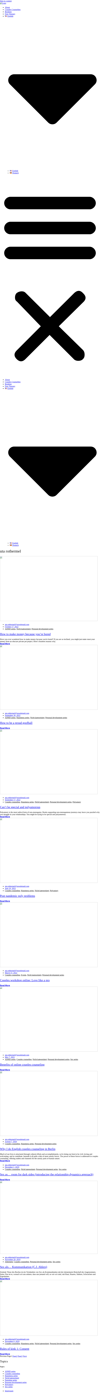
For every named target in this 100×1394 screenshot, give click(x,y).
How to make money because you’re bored (25, 634)
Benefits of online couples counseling (22, 1064)
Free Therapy (10, 14)
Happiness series (22, 718)
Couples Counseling (12, 10)
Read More (5, 644)
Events (23, 975)
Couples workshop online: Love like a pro (25, 980)
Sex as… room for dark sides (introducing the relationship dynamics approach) (46, 1174)
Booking (8, 12)
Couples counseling (12, 802)
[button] (50, 276)
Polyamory (77, 802)
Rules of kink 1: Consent (14, 1348)
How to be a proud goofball (16, 722)
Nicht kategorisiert (23, 629)
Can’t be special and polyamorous (20, 807)
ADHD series (10, 629)
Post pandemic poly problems (17, 895)
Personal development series (42, 629)
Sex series (74, 1059)
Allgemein (9, 1262)
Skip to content (6, 1)
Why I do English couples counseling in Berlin (27, 1149)
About (7, 7)
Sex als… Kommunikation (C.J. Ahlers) (23, 1266)
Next (25, 1356)
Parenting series (11, 1380)
